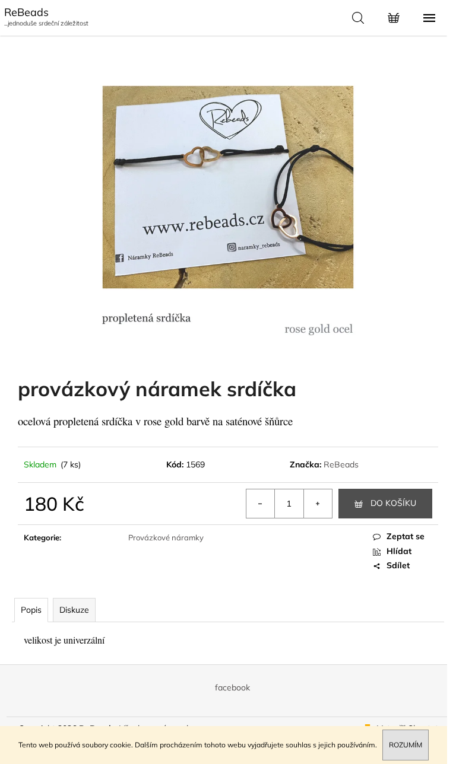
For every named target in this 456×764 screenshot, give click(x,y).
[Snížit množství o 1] (260, 503)
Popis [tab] (31, 609)
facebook (232, 687)
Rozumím (405, 744)
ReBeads (341, 464)
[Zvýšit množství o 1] (317, 503)
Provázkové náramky (166, 537)
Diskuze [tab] (74, 609)
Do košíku (393, 503)
